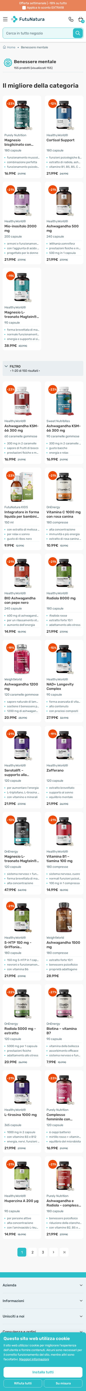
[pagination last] (64, 1252)
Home (11, 47)
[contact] (71, 19)
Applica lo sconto (45, 7)
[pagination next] (53, 1252)
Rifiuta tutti (23, 1383)
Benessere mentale (34, 47)
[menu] (6, 19)
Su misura (63, 1383)
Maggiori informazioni (34, 1359)
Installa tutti (43, 1372)
